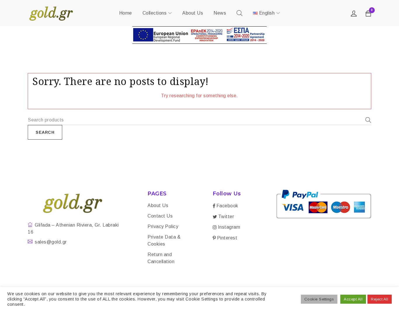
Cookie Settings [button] (319, 299)
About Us (158, 205)
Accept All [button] (353, 299)
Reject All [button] (379, 299)
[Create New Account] (354, 15)
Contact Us (160, 215)
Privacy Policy (163, 226)
